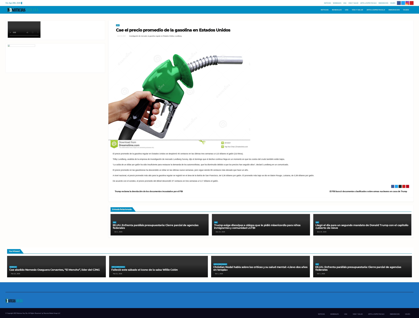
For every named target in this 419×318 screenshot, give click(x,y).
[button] (413, 10)
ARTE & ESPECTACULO (368, 3)
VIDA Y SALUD (353, 3)
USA (344, 3)
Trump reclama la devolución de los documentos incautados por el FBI (148, 191)
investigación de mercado (138, 36)
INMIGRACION (383, 3)
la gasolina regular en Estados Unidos (161, 36)
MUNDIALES (337, 3)
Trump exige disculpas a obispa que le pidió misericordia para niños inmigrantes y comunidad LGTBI (257, 226)
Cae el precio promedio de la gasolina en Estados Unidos (173, 30)
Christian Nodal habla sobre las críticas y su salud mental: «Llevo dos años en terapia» (260, 268)
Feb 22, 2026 (15, 274)
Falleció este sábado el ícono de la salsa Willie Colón (144, 269)
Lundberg (178, 36)
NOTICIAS (327, 3)
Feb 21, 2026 (117, 274)
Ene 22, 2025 (220, 232)
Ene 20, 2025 (321, 232)
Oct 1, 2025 (118, 232)
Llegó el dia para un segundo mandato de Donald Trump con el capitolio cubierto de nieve (361, 226)
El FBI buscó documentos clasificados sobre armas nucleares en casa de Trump (369, 191)
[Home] (316, 10)
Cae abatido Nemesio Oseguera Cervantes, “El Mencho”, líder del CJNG (54, 269)
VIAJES (392, 3)
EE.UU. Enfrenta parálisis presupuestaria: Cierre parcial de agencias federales (155, 226)
